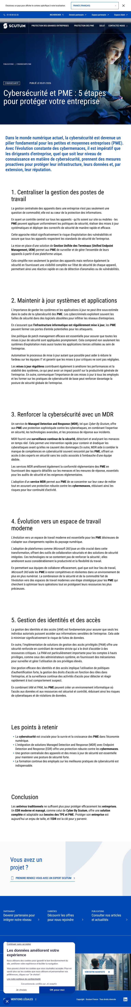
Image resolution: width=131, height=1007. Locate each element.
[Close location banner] (123, 6)
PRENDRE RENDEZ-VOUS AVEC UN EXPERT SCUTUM (43, 878)
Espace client (119, 15)
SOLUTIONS (104, 26)
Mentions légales (22, 999)
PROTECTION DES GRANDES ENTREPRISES (50, 26)
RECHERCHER (55, 15)
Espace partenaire (99, 15)
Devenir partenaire (76, 15)
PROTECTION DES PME (84, 26)
